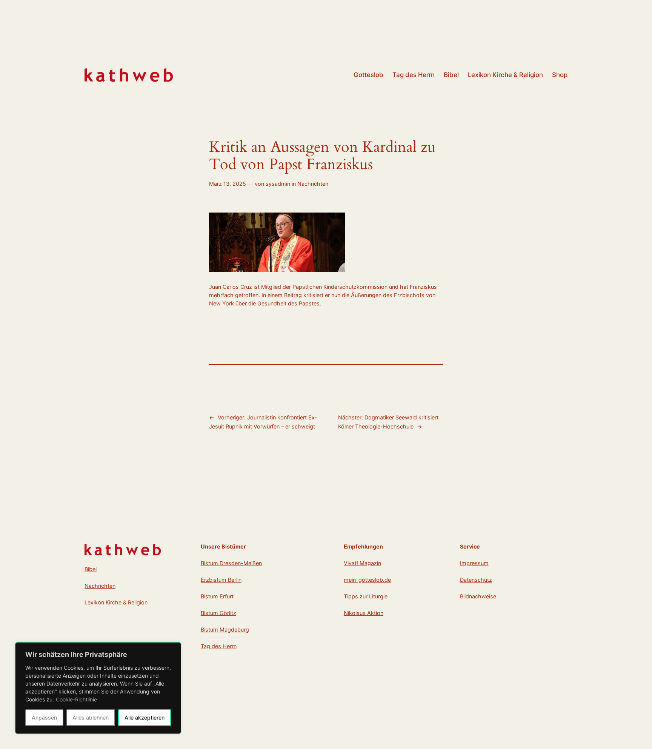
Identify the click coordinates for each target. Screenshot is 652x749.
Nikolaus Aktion (363, 613)
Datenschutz (476, 579)
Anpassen (44, 717)
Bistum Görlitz (218, 613)
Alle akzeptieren (145, 717)
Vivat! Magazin (362, 563)
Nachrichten (312, 183)
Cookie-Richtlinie (76, 699)
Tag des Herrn (219, 646)
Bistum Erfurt (217, 596)
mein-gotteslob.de (367, 579)
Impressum (474, 563)
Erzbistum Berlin (221, 579)
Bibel (91, 569)
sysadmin (278, 183)
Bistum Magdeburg (225, 629)
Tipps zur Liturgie (366, 596)
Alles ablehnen (90, 717)
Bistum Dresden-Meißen (231, 563)
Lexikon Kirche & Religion (116, 602)
